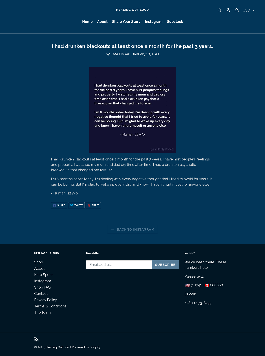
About (39, 268)
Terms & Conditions (50, 306)
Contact (41, 293)
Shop (38, 262)
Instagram (42, 281)
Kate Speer (43, 275)
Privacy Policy (45, 300)
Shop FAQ (42, 287)
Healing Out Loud (132, 10)
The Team (42, 312)
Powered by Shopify (86, 347)
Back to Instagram (135, 229)
